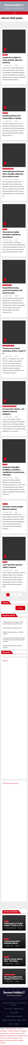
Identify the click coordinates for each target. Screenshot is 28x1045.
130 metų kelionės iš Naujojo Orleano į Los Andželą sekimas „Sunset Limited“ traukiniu (14, 639)
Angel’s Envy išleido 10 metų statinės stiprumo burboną (12, 60)
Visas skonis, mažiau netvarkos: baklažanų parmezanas (11, 234)
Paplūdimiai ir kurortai (8, 168)
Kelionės (5, 464)
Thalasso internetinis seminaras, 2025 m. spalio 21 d (14, 350)
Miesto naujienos (15, 1033)
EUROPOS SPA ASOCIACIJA (8, 345)
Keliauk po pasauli (7, 285)
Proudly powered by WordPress (9, 1002)
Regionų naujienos (11, 1040)
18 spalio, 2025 (8, 570)
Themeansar (14, 1005)
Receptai (5, 229)
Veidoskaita (20, 1035)
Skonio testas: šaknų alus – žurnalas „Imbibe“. (13, 961)
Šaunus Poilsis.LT (14, 5)
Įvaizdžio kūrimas (11, 1035)
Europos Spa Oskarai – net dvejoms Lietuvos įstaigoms (13, 411)
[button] (25, 13)
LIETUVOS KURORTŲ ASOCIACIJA (9, 406)
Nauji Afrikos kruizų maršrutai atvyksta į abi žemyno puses (12, 290)
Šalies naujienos (8, 1008)
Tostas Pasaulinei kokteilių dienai (12, 628)
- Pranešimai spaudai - (12, 1038)
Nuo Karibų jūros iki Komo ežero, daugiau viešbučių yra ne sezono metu (13, 174)
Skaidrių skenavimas (14, 1031)
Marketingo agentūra (11, 1028)
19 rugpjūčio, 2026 (10, 928)
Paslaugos (16, 1024)
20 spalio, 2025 (8, 65)
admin (16, 65)
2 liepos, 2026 (9, 945)
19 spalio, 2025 (8, 512)
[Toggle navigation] (14, 13)
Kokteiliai (5, 54)
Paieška (5, 603)
